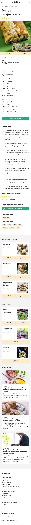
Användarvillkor (6, 495)
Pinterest (4, 504)
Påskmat (5, 227)
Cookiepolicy (5, 493)
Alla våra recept (6, 484)
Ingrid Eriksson (12, 58)
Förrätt (9, 224)
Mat (15, 224)
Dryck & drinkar (6, 482)
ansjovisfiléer (6, 217)
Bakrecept (5, 481)
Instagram (5, 506)
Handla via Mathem (15, 118)
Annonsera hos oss (7, 517)
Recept (6, 6)
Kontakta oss (6, 515)
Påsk (20, 224)
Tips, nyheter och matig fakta (10, 486)
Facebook (4, 508)
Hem (3, 6)
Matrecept (5, 479)
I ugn (18, 227)
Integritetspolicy (6, 497)
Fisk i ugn (12, 227)
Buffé (4, 224)
